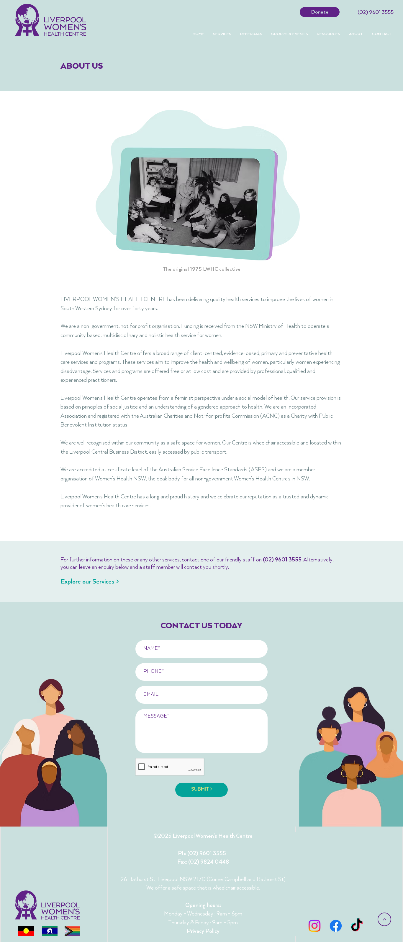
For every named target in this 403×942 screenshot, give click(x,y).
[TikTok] (357, 926)
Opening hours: (203, 905)
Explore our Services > (89, 581)
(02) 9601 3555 (376, 12)
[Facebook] (336, 926)
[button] (251, 34)
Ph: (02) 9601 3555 (202, 853)
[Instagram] (314, 926)
